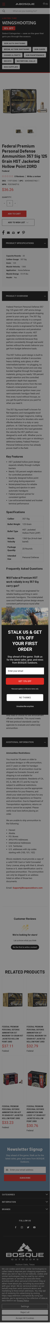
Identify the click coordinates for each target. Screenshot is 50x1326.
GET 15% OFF (24, 681)
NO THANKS (25, 697)
